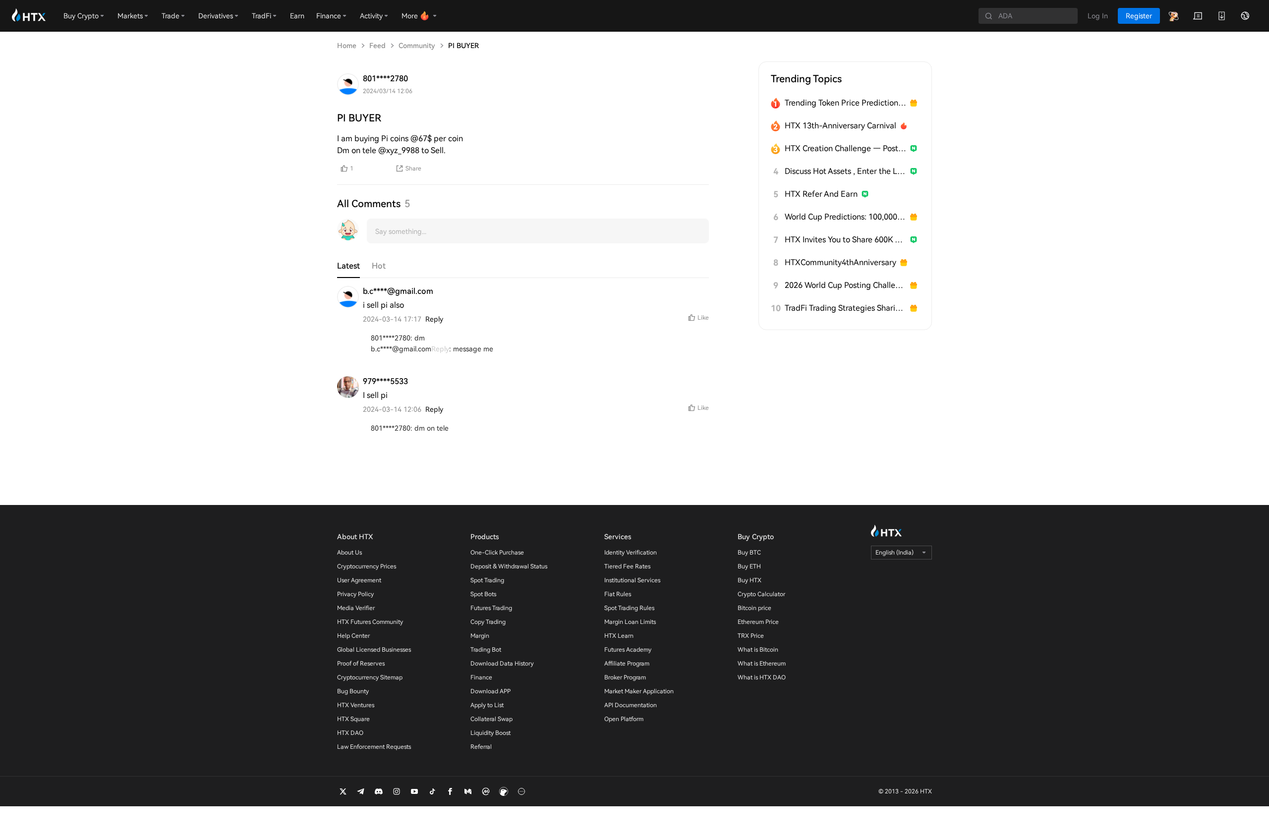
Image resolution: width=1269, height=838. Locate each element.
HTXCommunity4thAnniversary (840, 262)
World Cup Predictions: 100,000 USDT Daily (845, 217)
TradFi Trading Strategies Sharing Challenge (845, 308)
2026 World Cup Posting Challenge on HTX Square (845, 285)
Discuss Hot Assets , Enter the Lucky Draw (845, 171)
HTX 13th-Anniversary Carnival (840, 125)
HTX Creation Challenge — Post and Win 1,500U (845, 148)
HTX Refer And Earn (821, 194)
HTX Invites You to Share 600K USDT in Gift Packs (845, 239)
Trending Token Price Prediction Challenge (845, 103)
